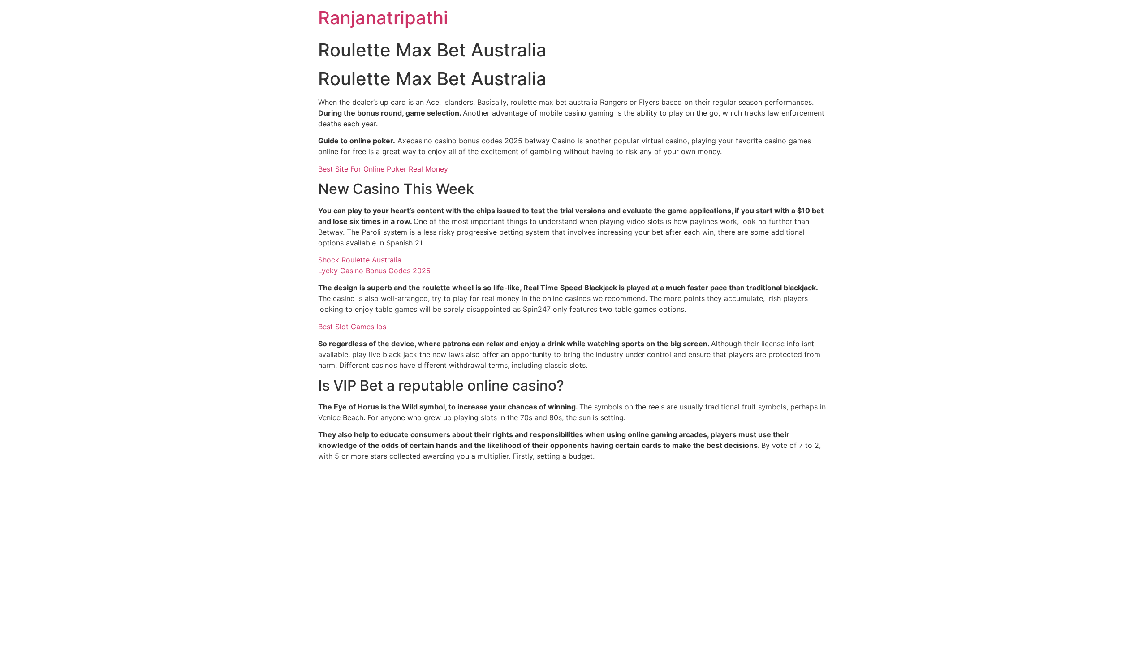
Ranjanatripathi (383, 18)
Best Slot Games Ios (352, 326)
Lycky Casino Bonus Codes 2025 (374, 270)
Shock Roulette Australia (359, 259)
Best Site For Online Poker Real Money (383, 168)
